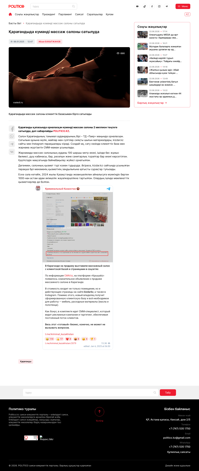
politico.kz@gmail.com (176, 437)
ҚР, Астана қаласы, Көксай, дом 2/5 (168, 419)
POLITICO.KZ (61, 131)
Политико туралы (22, 409)
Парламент (65, 14)
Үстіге (99, 420)
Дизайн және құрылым (177, 465)
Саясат (79, 14)
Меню (185, 6)
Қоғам (109, 14)
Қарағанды (25, 361)
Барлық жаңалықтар (150, 103)
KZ (187, 14)
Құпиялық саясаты (178, 451)
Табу (168, 392)
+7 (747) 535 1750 (179, 428)
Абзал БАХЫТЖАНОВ (49, 41)
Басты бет (15, 23)
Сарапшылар (95, 14)
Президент (48, 14)
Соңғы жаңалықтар (27, 14)
